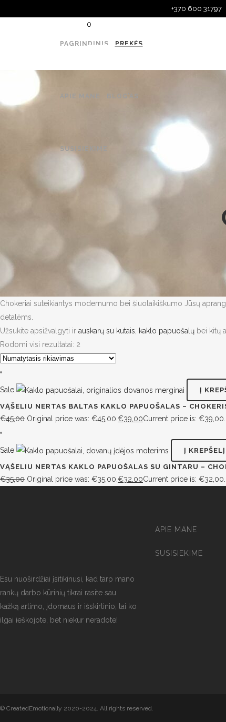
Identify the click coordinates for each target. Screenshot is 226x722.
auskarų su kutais (106, 331)
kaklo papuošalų (166, 331)
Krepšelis (121, 56)
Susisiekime (179, 553)
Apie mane (176, 529)
